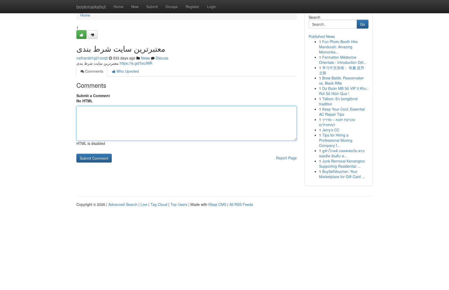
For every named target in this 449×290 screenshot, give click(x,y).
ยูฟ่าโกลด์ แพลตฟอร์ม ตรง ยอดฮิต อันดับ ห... (342, 153)
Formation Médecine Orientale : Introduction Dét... (343, 60)
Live (144, 204)
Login (211, 6)
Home (118, 6)
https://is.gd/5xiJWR (136, 63)
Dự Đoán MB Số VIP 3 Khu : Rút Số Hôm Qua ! (343, 91)
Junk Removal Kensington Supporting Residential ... (342, 163)
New (134, 6)
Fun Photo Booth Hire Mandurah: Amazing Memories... (338, 47)
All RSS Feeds (241, 204)
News (145, 57)
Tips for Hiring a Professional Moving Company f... (335, 140)
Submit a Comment (93, 95)
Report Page (286, 157)
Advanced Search (122, 204)
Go (362, 24)
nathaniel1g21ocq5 (92, 57)
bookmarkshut (91, 6)
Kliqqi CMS (217, 204)
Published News (322, 36)
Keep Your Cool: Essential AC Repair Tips (342, 111)
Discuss (162, 57)
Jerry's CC (330, 129)
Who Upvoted (127, 71)
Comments (93, 71)
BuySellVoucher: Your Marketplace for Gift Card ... (342, 174)
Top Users (178, 204)
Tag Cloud (158, 204)
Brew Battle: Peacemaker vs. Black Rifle (341, 80)
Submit (152, 6)
